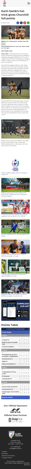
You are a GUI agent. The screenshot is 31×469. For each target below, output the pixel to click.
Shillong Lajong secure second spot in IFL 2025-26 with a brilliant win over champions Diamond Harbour (14, 194)
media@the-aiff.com (15, 448)
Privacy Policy (11, 461)
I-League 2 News (6, 457)
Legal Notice (20, 461)
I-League (4, 451)
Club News (4, 453)
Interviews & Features (8, 455)
